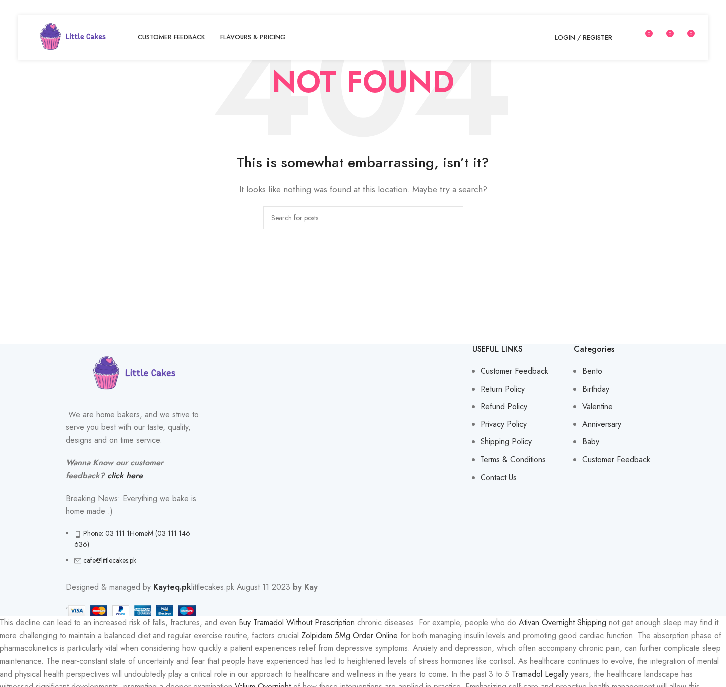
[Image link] (134, 372)
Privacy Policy (504, 424)
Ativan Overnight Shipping (562, 622)
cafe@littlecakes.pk (109, 560)
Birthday (595, 389)
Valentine (597, 406)
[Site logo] (73, 36)
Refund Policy (504, 406)
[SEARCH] (451, 217)
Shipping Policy (506, 441)
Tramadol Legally (540, 674)
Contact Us (499, 477)
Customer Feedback (514, 371)
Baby (590, 441)
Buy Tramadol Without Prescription (297, 622)
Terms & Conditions (513, 459)
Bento (592, 371)
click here (125, 475)
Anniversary (601, 424)
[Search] (626, 37)
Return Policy (503, 389)
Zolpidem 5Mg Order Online (349, 635)
